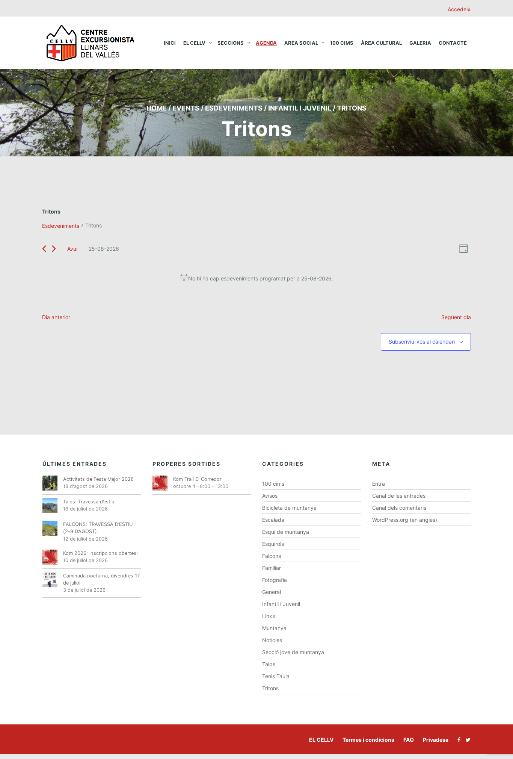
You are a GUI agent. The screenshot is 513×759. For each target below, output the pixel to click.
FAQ (408, 739)
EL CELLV (321, 739)
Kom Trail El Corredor (197, 479)
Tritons (270, 688)
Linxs (268, 616)
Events (185, 108)
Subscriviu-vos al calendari (422, 341)
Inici (170, 43)
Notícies (272, 640)
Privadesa (435, 739)
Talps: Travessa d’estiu (88, 501)
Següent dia (456, 317)
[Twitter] (466, 740)
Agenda (266, 43)
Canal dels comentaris (399, 507)
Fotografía (274, 580)
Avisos (270, 495)
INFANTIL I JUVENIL (299, 108)
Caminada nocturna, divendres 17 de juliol (101, 579)
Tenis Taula (276, 676)
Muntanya (274, 628)
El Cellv (194, 43)
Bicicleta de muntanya (289, 507)
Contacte (453, 43)
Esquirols (273, 544)
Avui (72, 248)
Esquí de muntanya (285, 532)
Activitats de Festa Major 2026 (98, 479)
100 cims (341, 43)
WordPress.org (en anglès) (404, 520)
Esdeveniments (234, 108)
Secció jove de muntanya (293, 652)
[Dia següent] (54, 248)
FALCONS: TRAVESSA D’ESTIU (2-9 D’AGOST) (98, 527)
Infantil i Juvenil (281, 604)
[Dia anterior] (44, 248)
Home (156, 108)
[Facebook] (457, 740)
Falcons (271, 556)
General (271, 592)
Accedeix (459, 9)
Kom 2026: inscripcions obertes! (100, 553)
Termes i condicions (368, 739)
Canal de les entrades (398, 495)
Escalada (273, 520)
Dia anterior (56, 317)
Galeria (420, 43)
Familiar (271, 568)
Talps (268, 664)
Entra (378, 483)
